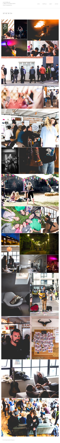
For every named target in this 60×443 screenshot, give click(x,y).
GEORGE (7, 2)
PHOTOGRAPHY (7, 5)
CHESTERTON (9, 3)
